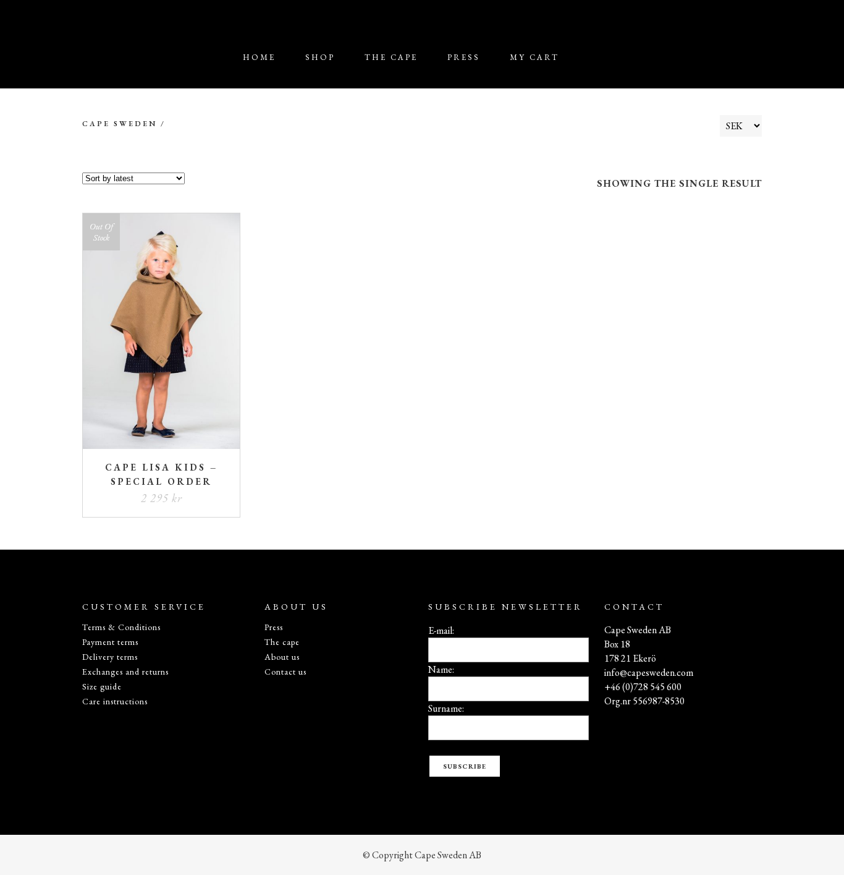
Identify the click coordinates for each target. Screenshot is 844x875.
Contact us (285, 671)
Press (273, 627)
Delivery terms (110, 656)
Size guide (102, 686)
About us (282, 656)
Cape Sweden (119, 124)
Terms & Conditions (121, 627)
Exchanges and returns (125, 671)
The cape (282, 642)
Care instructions (115, 701)
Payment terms (110, 642)
